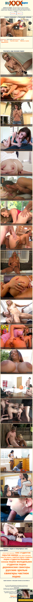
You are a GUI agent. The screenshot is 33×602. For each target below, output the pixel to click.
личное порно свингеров (8, 553)
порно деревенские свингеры (16, 565)
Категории (13, 13)
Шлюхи (6, 41)
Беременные (4, 42)
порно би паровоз (6, 557)
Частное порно (14, 41)
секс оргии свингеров (25, 555)
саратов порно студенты (22, 557)
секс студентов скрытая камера (16, 553)
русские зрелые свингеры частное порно (16, 573)
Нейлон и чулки (24, 41)
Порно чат (19, 13)
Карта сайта (14, 596)
